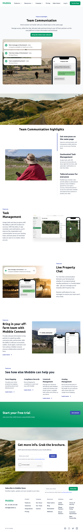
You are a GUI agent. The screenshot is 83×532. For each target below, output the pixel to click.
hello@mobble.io (10, 507)
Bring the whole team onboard (41, 34)
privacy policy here (67, 492)
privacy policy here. (40, 459)
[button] (18, 3)
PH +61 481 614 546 (11, 504)
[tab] (67, 142)
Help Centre (56, 3)
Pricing (48, 3)
